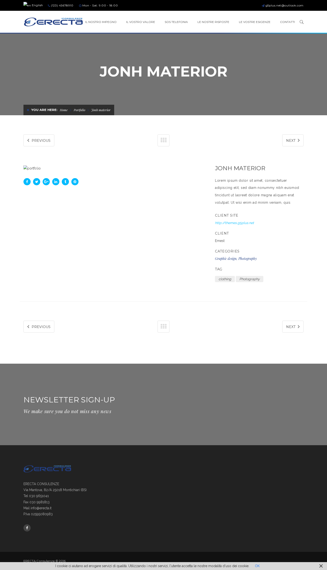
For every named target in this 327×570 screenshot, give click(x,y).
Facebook (27, 528)
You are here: (44, 110)
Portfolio (79, 110)
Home (64, 110)
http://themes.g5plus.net (234, 223)
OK (257, 566)
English (37, 5)
